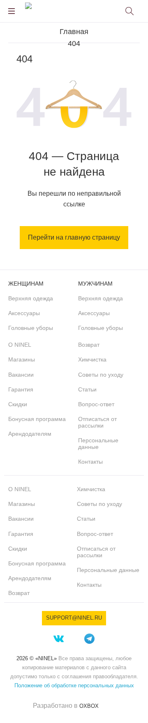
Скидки (17, 404)
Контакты (90, 461)
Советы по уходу (100, 374)
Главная (74, 31)
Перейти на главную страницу (74, 237)
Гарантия (20, 389)
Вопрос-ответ (96, 404)
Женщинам (26, 283)
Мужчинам (95, 283)
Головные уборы (30, 328)
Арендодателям (29, 433)
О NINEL (19, 344)
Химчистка (92, 359)
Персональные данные (98, 443)
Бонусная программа (37, 419)
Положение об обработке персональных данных (74, 685)
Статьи (87, 389)
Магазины (21, 359)
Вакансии (21, 374)
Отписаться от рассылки (97, 422)
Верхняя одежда (30, 298)
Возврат (88, 344)
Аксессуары (24, 313)
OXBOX (89, 706)
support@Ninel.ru (74, 618)
